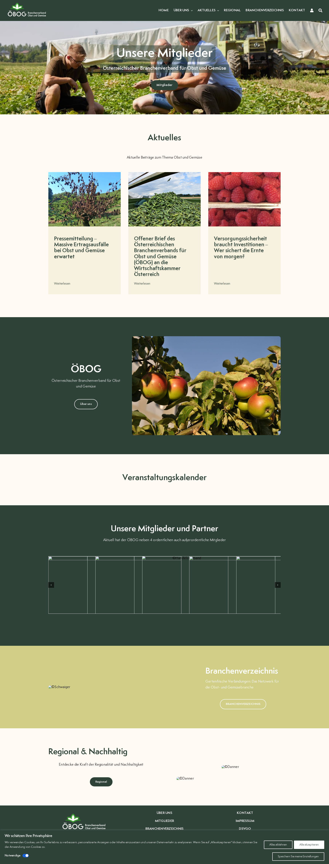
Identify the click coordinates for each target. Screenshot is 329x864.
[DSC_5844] (164, 174)
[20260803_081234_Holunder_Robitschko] (84, 174)
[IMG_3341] (244, 174)
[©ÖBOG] (27, 2)
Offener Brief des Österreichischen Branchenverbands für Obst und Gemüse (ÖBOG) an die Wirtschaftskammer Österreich (160, 256)
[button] (51, 585)
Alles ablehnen (278, 844)
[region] (164, 847)
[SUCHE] (320, 10)
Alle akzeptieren (309, 844)
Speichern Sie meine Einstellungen (298, 856)
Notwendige (13, 855)
